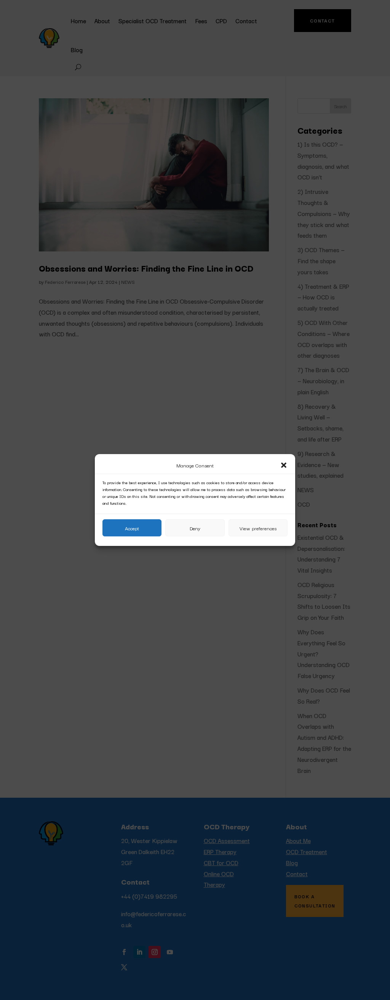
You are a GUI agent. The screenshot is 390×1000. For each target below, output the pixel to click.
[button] (284, 465)
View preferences (258, 528)
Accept (132, 528)
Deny (195, 528)
